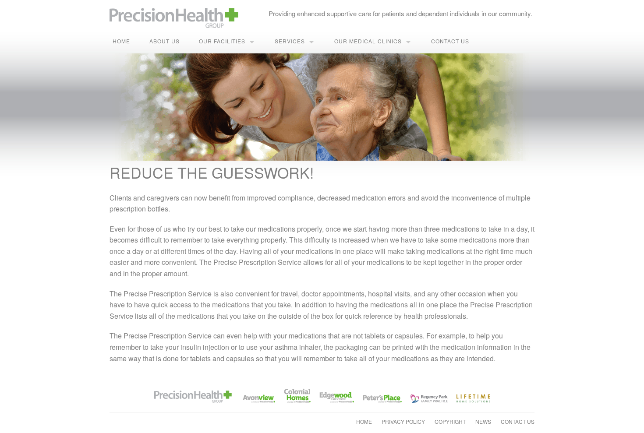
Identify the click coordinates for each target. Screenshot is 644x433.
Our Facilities (222, 41)
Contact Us (450, 41)
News (483, 421)
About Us (164, 41)
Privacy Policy (403, 421)
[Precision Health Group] (176, 14)
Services (290, 41)
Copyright (450, 421)
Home (121, 41)
